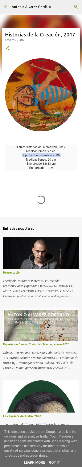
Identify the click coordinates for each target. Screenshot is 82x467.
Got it (54, 462)
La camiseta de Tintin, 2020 (22, 416)
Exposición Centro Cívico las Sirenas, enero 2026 (36, 344)
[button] (7, 48)
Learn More (34, 462)
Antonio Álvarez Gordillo (31, 7)
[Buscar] (76, 7)
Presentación (12, 272)
